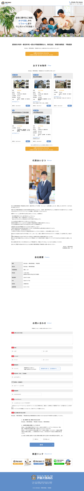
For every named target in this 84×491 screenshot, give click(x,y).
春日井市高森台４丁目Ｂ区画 (20, 112)
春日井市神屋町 (37, 77)
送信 (41, 445)
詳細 (28, 105)
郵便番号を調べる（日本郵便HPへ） (49, 368)
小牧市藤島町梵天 (38, 112)
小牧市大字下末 (16, 77)
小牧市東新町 (58, 77)
